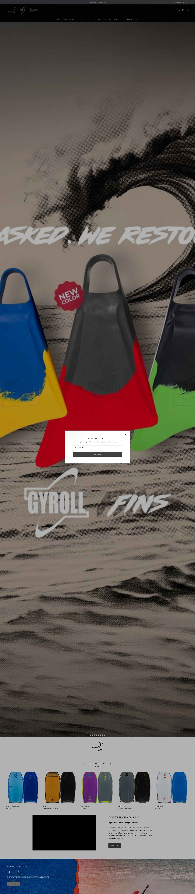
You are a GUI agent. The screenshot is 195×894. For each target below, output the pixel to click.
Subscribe (97, 454)
